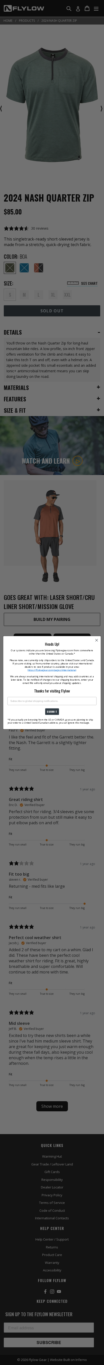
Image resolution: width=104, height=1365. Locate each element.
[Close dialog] (96, 640)
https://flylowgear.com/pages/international (52, 669)
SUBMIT (52, 711)
